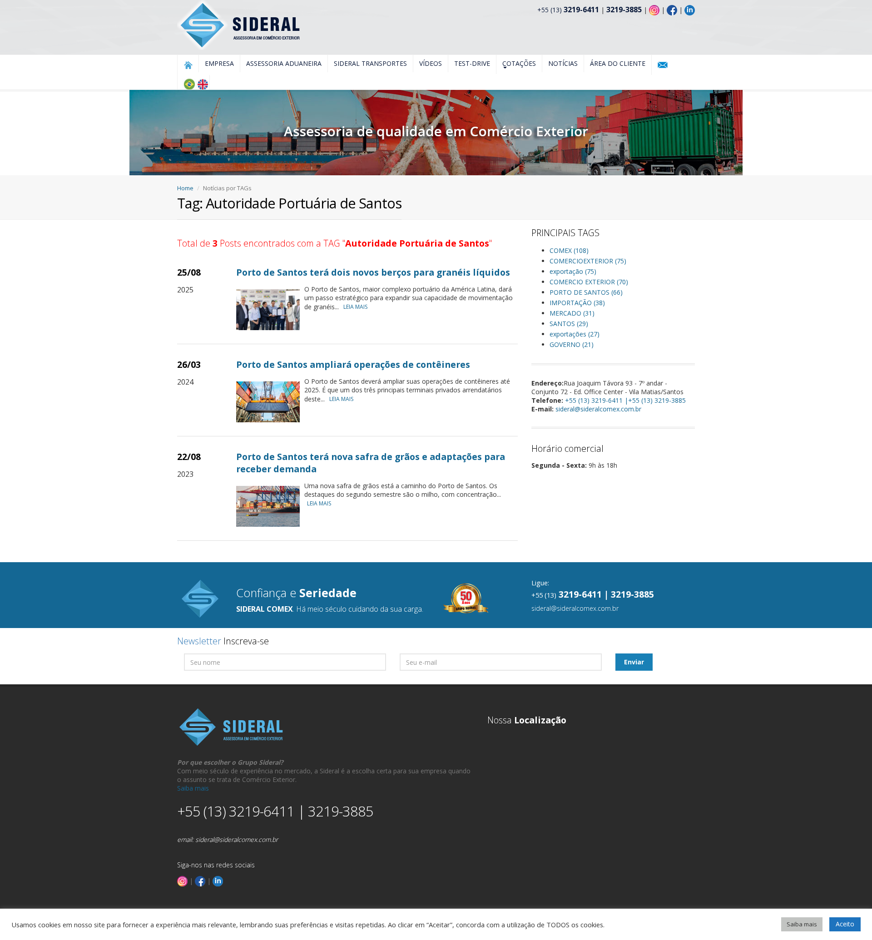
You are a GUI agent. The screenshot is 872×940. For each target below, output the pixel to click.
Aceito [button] (845, 924)
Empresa (219, 63)
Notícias (563, 63)
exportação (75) (573, 271)
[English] (202, 84)
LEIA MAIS (355, 307)
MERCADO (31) (572, 313)
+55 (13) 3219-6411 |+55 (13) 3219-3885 (625, 400)
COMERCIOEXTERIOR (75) (588, 261)
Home (185, 188)
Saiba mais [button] (802, 924)
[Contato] (663, 65)
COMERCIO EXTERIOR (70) (589, 281)
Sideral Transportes (370, 63)
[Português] (189, 84)
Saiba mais (193, 788)
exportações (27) (575, 334)
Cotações (519, 63)
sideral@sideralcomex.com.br (598, 409)
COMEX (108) (569, 250)
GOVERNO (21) (572, 344)
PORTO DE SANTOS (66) (586, 292)
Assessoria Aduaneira (284, 63)
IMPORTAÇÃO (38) (577, 302)
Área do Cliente (617, 63)
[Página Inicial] (188, 65)
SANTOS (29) (569, 323)
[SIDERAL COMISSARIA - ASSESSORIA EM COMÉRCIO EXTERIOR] (239, 24)
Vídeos (430, 63)
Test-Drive (472, 63)
